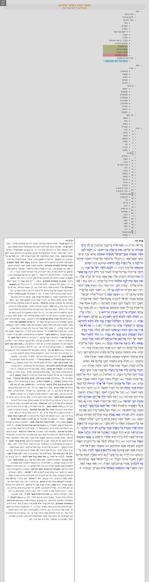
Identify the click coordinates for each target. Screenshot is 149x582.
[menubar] (74, 36)
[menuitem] (71, 36)
